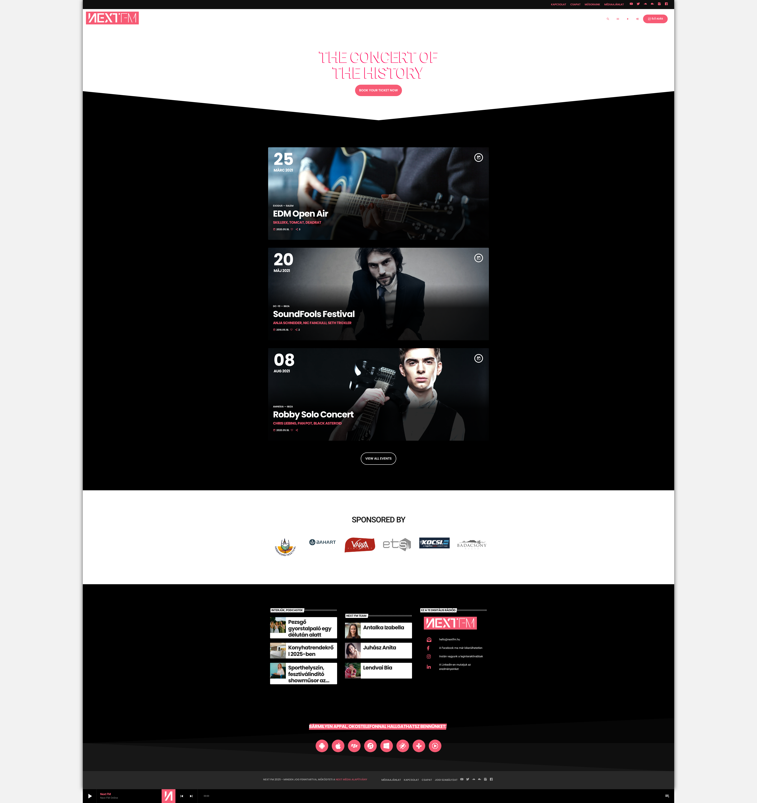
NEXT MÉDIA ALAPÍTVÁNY (351, 779)
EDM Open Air (300, 214)
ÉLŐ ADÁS (655, 18)
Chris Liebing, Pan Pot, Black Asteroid (307, 423)
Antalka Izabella (383, 627)
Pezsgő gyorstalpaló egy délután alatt (309, 628)
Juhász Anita (379, 647)
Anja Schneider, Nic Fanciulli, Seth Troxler (312, 323)
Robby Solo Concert (313, 415)
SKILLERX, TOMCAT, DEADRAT (297, 222)
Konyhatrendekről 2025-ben (310, 651)
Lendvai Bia (377, 667)
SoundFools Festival (314, 314)
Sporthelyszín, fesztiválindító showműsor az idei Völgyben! (306, 677)
